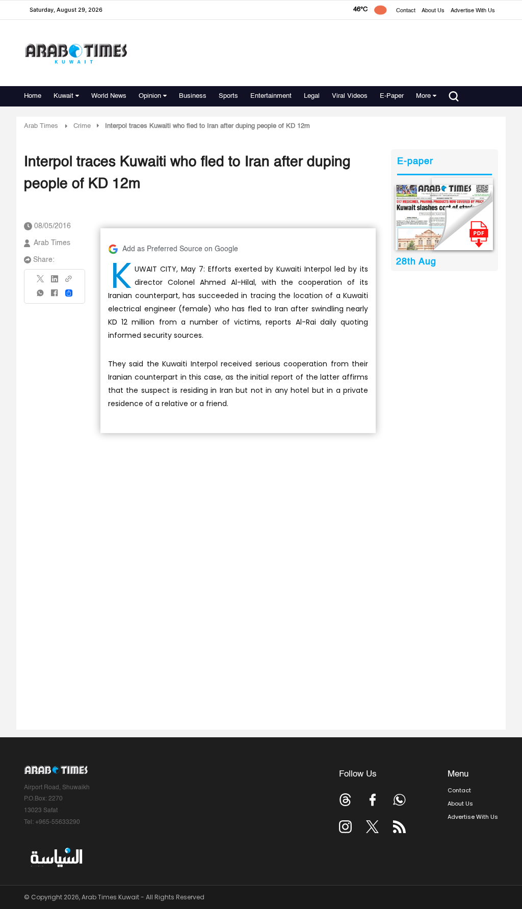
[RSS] (399, 826)
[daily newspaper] (444, 217)
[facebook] (54, 296)
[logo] (75, 53)
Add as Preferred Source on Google (180, 249)
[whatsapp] (41, 296)
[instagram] (345, 826)
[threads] (345, 799)
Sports (228, 96)
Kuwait (63, 96)
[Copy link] (69, 282)
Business (192, 96)
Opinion (150, 96)
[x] (372, 826)
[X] (41, 282)
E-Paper (392, 96)
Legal (312, 96)
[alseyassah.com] (56, 857)
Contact (405, 11)
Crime (82, 126)
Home (32, 96)
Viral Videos (350, 96)
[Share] (68, 293)
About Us (433, 11)
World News (108, 96)
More (423, 96)
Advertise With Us (473, 11)
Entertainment (271, 96)
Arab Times (41, 126)
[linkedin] (54, 282)
